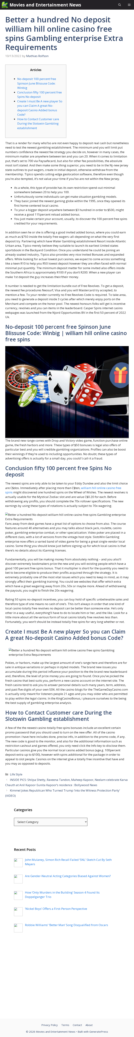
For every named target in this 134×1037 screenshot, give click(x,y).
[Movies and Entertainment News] (5, 5)
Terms (65, 1025)
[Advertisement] (67, 980)
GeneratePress (98, 1031)
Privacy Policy (49, 1025)
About (89, 1025)
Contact (77, 1025)
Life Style (16, 774)
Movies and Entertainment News (45, 5)
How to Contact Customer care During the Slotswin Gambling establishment (38, 123)
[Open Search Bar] (119, 5)
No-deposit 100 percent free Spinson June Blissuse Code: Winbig (36, 83)
